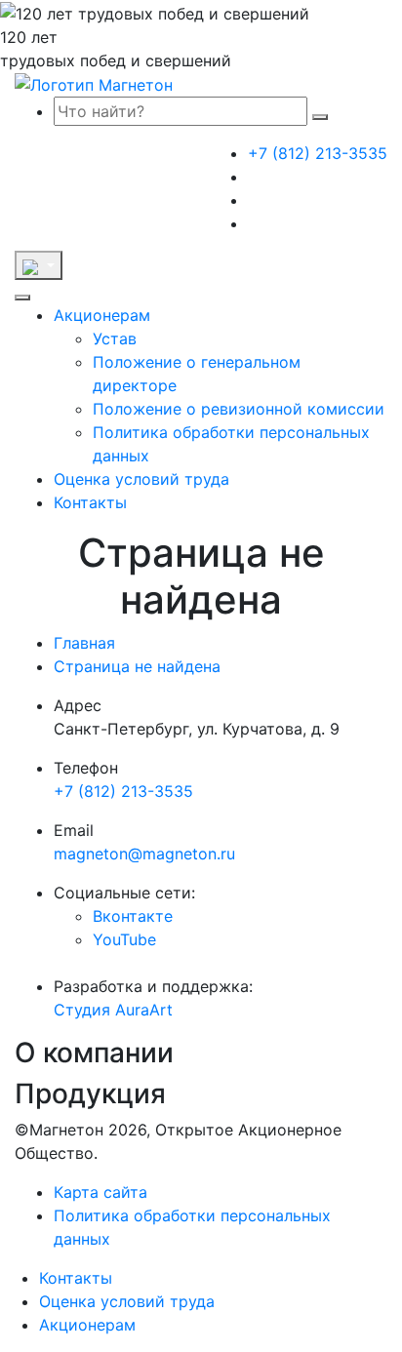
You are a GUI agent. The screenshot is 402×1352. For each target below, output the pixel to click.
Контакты (90, 502)
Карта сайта (100, 1192)
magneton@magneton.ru (144, 853)
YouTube (124, 939)
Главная (84, 643)
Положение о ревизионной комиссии (238, 408)
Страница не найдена (137, 666)
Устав (115, 338)
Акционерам (102, 315)
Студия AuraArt (113, 1009)
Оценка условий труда (141, 479)
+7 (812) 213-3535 (317, 153)
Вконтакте (133, 916)
